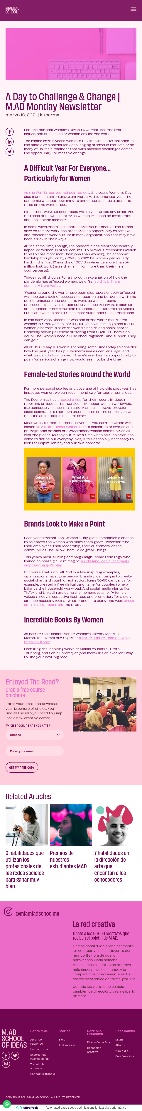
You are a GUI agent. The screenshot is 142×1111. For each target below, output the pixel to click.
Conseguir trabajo (42, 1073)
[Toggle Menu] (133, 9)
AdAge (55, 285)
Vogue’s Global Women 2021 (64, 427)
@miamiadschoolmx (37, 913)
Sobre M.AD (39, 1031)
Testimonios (67, 1045)
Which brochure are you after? (29, 725)
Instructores (39, 1049)
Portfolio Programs (95, 1032)
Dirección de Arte (99, 1042)
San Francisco (125, 1056)
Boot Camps (125, 1031)
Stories (64, 1031)
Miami (119, 1039)
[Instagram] (6, 1064)
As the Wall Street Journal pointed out (56, 192)
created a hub (70, 399)
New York (121, 1050)
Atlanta (120, 1045)
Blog (62, 1039)
